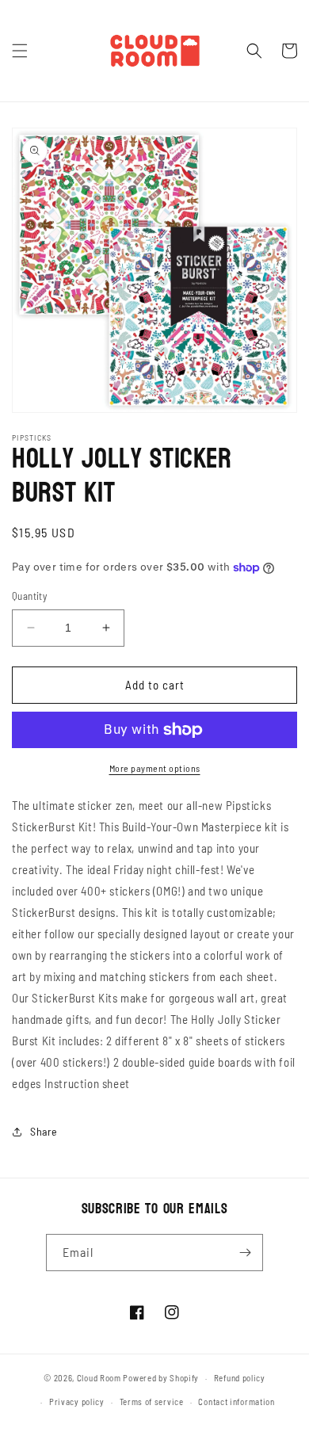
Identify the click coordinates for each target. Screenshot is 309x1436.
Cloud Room (99, 1378)
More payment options (154, 767)
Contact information (236, 1401)
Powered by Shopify (161, 1378)
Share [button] (44, 1131)
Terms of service (152, 1401)
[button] (19, 50)
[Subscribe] (244, 1252)
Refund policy (239, 1378)
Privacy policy (77, 1401)
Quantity (29, 596)
